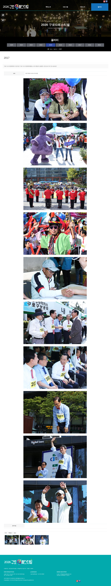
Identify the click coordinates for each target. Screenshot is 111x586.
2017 (79, 45)
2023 (31, 45)
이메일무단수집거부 (21, 568)
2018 (70, 45)
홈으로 (3, 15)
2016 (89, 45)
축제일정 (3, 20)
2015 (99, 45)
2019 (60, 45)
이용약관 (6, 568)
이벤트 (28, 568)
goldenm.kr (31, 580)
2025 (11, 45)
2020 (50, 45)
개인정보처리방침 (12, 568)
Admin (31, 568)
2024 (21, 45)
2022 (40, 45)
